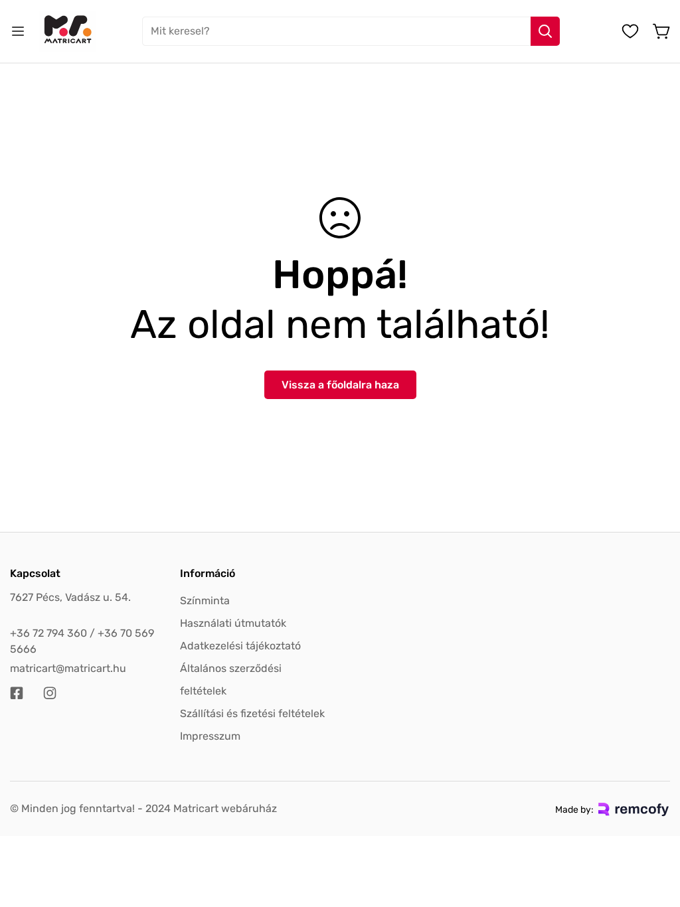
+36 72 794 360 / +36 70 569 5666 (82, 641)
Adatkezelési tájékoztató (240, 645)
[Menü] (18, 31)
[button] (662, 31)
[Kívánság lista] (630, 31)
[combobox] (351, 31)
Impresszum (210, 736)
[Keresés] (545, 31)
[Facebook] (16, 693)
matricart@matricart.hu (68, 668)
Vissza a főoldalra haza (340, 384)
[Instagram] (49, 693)
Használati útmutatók (233, 623)
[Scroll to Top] (654, 834)
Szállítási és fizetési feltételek (252, 713)
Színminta (205, 600)
